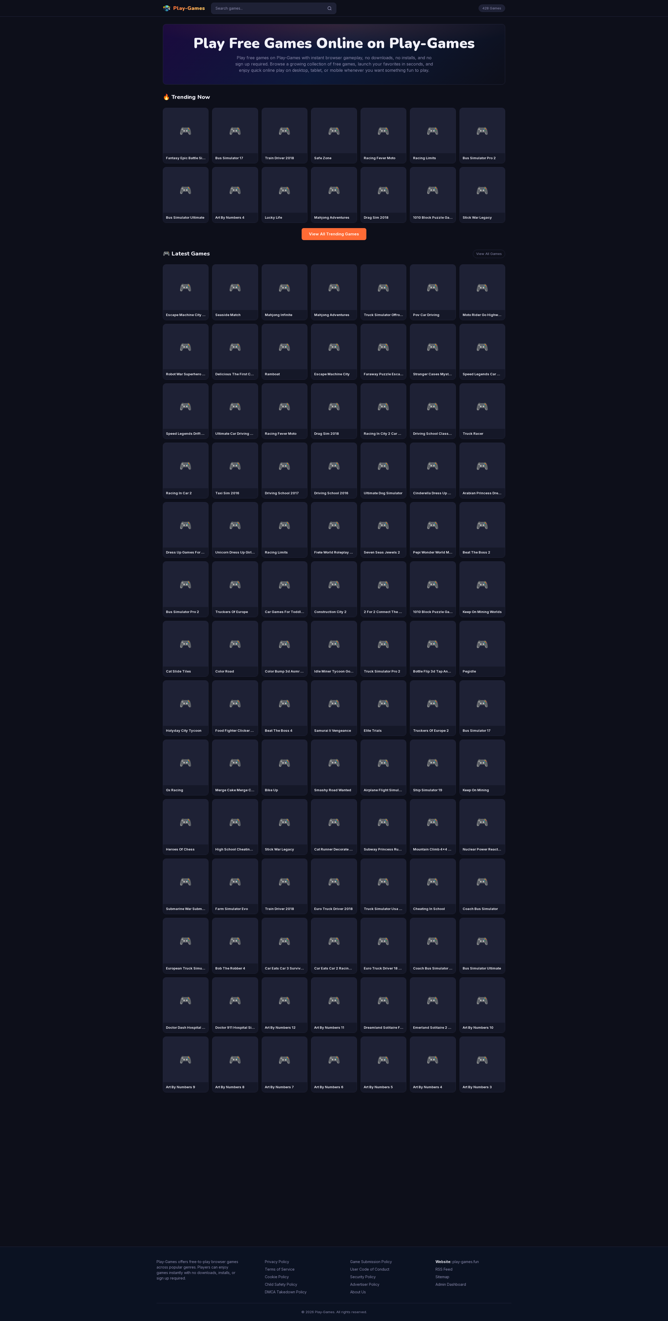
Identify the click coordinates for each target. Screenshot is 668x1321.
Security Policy (363, 1277)
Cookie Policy (277, 1277)
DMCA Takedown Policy (286, 1292)
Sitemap (442, 1277)
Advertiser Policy (364, 1284)
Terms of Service (280, 1269)
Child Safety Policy (281, 1284)
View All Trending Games (334, 233)
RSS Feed (444, 1269)
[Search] (329, 8)
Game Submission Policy (371, 1261)
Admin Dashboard (451, 1284)
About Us (358, 1292)
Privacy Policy (277, 1261)
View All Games (489, 254)
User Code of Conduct (369, 1269)
